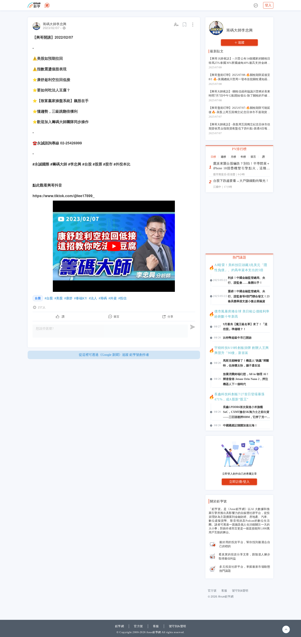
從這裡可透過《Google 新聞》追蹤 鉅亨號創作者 (114, 354)
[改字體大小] (176, 24)
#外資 (113, 298)
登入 (268, 5)
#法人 (93, 298)
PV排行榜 (239, 149)
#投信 (122, 298)
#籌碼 (103, 298)
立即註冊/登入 (239, 481)
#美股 (58, 298)
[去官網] (34, 5)
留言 (253, 156)
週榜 (223, 156)
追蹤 (241, 42)
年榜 (243, 156)
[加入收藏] (184, 24)
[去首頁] (47, 5)
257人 (41, 307)
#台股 (49, 298)
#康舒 (68, 298)
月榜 (233, 156)
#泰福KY (80, 298)
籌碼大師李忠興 (55, 24)
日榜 (213, 156)
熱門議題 (239, 257)
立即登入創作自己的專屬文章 (239, 473)
